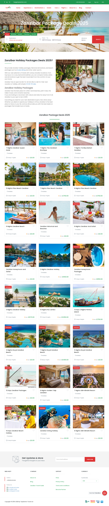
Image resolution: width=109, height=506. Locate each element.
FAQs (57, 478)
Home (18, 8)
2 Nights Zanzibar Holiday (49, 269)
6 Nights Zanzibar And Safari (85, 226)
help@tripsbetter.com (20, 2)
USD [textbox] (84, 481)
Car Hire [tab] (34, 34)
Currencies (84, 478)
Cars (56, 8)
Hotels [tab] (20, 34)
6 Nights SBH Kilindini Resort (84, 431)
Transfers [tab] (26, 34)
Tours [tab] (7, 34)
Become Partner (61, 489)
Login (89, 2)
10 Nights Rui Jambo (47, 310)
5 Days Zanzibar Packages (16, 390)
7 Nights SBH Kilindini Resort (84, 390)
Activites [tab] (13, 34)
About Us (72, 8)
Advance (84, 38)
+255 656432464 (80, 2)
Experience (27, 8)
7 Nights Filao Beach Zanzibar (51, 188)
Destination (12, 38)
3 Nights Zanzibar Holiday (15, 310)
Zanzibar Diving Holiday (49, 431)
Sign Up (96, 2)
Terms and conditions (62, 485)
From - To (45, 38)
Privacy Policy (60, 482)
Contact (88, 8)
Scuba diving (21, 70)
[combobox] (89, 481)
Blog (80, 8)
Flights (63, 8)
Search (98, 39)
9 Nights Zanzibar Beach (15, 226)
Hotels (49, 8)
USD (103, 2)
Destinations (39, 8)
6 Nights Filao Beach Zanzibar (85, 188)
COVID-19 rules (31, 84)
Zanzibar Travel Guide (37, 485)
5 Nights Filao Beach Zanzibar (17, 188)
